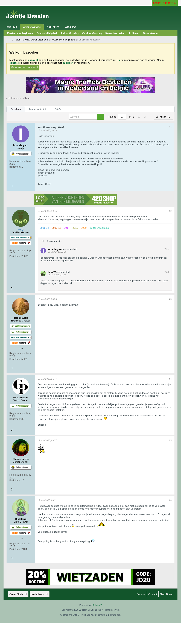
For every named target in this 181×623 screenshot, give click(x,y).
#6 (170, 500)
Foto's (58, 109)
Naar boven (166, 594)
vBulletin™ (96, 605)
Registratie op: (17, 161)
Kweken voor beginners (20, 33)
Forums (12, 27)
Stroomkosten (150, 33)
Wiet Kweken (32, 27)
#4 (170, 379)
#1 (170, 126)
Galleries (53, 27)
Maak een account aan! (24, 67)
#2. (167, 249)
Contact (152, 594)
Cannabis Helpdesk (47, 33)
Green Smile (16, 594)
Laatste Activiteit (37, 109)
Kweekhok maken (115, 33)
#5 (170, 440)
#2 (170, 211)
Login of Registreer (163, 3)
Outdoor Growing (92, 33)
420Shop (70, 27)
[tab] (16, 109)
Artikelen (134, 33)
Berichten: (15, 166)
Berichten (16, 109)
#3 (170, 299)
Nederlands (37, 594)
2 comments (54, 240)
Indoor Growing (70, 33)
